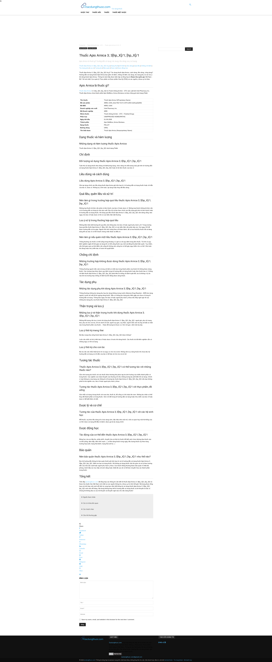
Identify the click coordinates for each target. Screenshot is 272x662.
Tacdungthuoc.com (115, 642)
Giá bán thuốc (168, 660)
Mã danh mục (188, 660)
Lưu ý (92, 68)
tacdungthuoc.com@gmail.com (131, 657)
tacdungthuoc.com (92, 482)
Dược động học (123, 68)
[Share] (163, 642)
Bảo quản (106, 68)
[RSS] (162, 642)
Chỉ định (122, 66)
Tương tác (98, 68)
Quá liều (137, 66)
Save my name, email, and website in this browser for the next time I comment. (108, 619)
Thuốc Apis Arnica (85, 91)
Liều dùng (129, 66)
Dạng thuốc (115, 66)
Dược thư (85, 12)
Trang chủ (82, 45)
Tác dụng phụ (84, 68)
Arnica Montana (92, 48)
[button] (190, 5)
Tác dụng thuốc (178, 660)
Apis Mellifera (83, 48)
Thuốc (106, 12)
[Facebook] (158, 642)
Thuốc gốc (96, 12)
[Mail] (160, 642)
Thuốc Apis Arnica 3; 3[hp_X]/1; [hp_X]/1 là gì (94, 66)
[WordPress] (165, 642)
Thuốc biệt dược (119, 12)
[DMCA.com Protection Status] (115, 655)
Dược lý (113, 68)
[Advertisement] (54, 28)
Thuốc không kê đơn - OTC (95, 45)
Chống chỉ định (146, 66)
